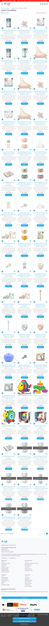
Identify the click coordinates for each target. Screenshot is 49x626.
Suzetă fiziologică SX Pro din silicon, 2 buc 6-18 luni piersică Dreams (24, 152)
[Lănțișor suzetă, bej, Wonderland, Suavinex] (40, 295)
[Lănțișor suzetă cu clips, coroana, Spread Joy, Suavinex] (24, 204)
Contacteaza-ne (4, 579)
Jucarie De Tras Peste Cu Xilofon (24, 395)
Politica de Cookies (5, 572)
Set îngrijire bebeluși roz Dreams (8, 183)
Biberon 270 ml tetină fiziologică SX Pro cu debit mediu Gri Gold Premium (9, 152)
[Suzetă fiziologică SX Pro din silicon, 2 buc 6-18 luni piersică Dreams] (24, 143)
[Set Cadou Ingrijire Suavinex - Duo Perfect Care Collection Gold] (40, 356)
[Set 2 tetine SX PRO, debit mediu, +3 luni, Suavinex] (40, 143)
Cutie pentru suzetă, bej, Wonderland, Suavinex (40, 274)
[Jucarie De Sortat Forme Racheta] (24, 417)
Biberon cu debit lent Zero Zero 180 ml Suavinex (8, 61)
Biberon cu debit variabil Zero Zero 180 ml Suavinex (8, 31)
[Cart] (47, 4)
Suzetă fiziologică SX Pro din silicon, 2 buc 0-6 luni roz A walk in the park (40, 457)
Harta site (3, 582)
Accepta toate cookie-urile (24, 618)
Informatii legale (4, 577)
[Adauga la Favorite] (14, 28)
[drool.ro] (7, 4)
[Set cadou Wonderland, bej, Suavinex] (8, 235)
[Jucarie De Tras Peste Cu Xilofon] (24, 387)
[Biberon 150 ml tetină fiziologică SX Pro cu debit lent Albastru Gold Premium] (24, 265)
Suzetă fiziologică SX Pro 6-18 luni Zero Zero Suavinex (40, 92)
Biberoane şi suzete (8, 33)
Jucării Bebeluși (24, 398)
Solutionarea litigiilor (5, 584)
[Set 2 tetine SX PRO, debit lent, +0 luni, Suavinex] (40, 204)
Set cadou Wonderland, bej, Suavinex (8, 244)
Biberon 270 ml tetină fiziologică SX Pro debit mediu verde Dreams (40, 487)
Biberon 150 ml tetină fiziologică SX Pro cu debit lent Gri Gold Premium (8, 213)
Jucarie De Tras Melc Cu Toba (8, 426)
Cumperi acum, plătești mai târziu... (32, 563)
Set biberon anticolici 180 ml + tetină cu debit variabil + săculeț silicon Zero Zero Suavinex (40, 31)
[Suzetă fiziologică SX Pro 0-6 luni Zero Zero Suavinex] (24, 22)
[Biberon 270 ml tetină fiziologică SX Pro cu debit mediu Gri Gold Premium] (8, 143)
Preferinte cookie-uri (25, 624)
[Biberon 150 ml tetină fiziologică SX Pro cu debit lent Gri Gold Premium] (8, 204)
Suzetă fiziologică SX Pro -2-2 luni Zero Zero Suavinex (40, 122)
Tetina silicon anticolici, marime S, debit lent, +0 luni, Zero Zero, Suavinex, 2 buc (40, 61)
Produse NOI (4, 564)
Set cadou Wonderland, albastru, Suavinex (8, 305)
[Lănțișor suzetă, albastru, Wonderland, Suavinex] (8, 326)
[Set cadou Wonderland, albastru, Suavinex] (8, 295)
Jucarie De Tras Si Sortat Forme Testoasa (40, 396)
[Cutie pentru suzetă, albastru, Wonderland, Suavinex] (24, 326)
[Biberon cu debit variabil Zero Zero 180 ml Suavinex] (8, 22)
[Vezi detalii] (2, 28)
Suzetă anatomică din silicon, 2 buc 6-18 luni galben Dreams (24, 244)
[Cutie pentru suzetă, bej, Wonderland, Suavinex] (40, 265)
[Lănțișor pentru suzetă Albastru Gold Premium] (8, 265)
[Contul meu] (45, 4)
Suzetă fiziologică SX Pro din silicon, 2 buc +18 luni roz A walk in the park (40, 183)
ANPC (2, 583)
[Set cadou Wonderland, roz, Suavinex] (24, 295)
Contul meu (27, 577)
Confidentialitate (4, 569)
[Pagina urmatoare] (47, 534)
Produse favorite (28, 583)
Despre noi (3, 566)
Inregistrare (27, 579)
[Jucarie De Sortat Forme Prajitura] (40, 417)
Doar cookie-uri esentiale (24, 621)
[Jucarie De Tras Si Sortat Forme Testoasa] (40, 387)
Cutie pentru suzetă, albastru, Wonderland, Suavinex (24, 335)
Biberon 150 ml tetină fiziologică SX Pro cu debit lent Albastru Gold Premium (24, 274)
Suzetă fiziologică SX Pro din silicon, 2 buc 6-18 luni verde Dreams (8, 518)
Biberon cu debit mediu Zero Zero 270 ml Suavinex (24, 61)
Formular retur (28, 584)
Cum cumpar (27, 566)
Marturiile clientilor (5, 570)
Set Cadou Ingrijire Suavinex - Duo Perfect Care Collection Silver (8, 396)
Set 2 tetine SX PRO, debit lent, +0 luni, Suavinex (40, 213)
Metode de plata (28, 569)
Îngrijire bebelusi (8, 185)
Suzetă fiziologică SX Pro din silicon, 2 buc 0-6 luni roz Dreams (8, 487)
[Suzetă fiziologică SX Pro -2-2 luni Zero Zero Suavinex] (40, 113)
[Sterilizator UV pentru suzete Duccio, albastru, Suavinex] (8, 356)
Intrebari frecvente (5, 580)
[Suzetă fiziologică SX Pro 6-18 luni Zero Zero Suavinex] (40, 82)
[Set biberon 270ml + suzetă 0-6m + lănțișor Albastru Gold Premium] (40, 235)
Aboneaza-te (24, 597)
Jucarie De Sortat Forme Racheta (24, 426)
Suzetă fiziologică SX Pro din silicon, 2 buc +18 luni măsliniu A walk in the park (24, 183)
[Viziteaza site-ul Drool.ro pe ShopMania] (37, 609)
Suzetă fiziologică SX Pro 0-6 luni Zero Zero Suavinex (24, 31)
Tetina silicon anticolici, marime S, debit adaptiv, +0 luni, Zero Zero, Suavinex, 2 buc (24, 92)
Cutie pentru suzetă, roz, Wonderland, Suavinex (40, 335)
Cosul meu (27, 567)
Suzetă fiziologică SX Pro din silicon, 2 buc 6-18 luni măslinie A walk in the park (24, 518)
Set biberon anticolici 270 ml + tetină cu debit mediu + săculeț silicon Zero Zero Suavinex (8, 92)
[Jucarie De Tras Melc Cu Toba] (8, 417)
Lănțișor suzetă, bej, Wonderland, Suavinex (40, 305)
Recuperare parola (28, 580)
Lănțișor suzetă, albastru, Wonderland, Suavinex (8, 335)
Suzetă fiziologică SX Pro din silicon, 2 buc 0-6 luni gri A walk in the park (24, 487)
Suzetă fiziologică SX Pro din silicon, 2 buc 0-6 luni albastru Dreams (24, 457)
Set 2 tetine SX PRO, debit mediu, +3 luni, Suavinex (40, 152)
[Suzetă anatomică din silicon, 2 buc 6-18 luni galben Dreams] (24, 235)
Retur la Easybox (28, 564)
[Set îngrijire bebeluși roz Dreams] (8, 174)
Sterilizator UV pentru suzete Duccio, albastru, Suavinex (8, 365)
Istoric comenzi (28, 582)
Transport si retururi (29, 570)
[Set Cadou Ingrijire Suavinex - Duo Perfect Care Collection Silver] (8, 387)
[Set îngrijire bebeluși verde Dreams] (8, 447)
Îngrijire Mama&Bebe (5, 8)
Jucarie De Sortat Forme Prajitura (40, 426)
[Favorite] (43, 4)
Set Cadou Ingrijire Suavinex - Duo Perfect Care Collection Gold (40, 365)
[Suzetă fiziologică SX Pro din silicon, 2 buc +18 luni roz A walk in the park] (40, 174)
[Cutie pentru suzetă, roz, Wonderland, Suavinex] (40, 326)
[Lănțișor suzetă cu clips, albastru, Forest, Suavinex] (24, 356)
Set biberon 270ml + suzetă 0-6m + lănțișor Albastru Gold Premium (40, 244)
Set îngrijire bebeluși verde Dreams (8, 457)
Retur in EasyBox (28, 586)
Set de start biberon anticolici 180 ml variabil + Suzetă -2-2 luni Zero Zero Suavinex (8, 122)
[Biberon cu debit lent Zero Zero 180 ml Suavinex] (8, 52)
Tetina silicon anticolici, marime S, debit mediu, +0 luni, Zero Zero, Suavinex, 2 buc (24, 122)
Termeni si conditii (5, 567)
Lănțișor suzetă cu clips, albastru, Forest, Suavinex (24, 365)
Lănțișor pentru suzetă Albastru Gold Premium (8, 274)
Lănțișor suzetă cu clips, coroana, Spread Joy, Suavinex (24, 213)
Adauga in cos (8, 43)
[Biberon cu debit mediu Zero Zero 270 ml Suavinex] (24, 52)
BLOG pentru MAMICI (5, 563)
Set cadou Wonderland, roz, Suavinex (24, 305)
